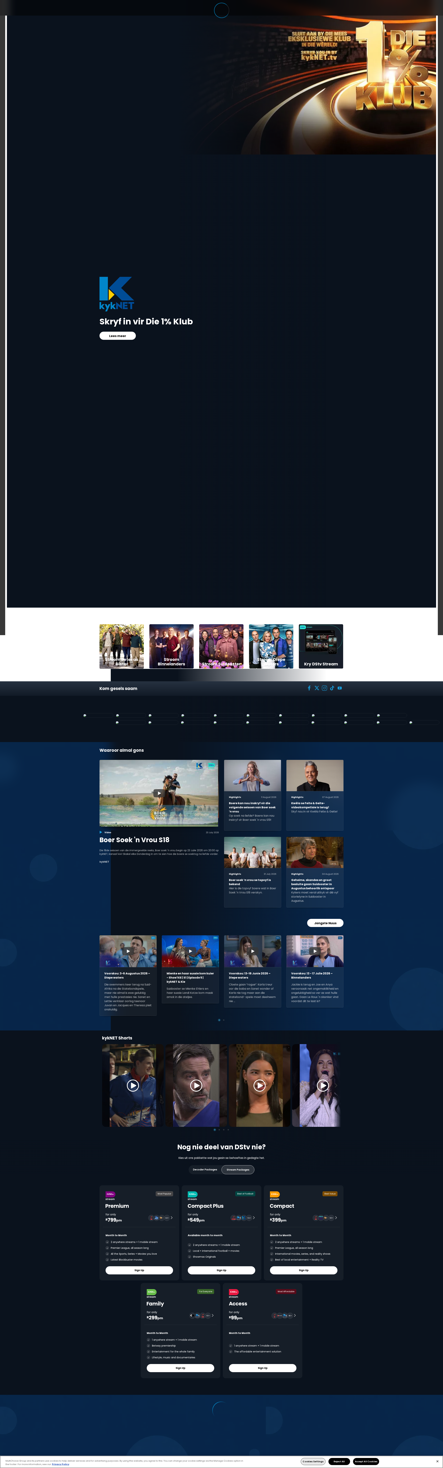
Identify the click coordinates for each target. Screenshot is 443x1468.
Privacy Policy (60, 1464)
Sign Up (139, 1270)
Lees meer (117, 341)
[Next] (337, 1085)
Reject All (339, 1461)
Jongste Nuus (325, 923)
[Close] (437, 1461)
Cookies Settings (313, 1461)
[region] (221, 1462)
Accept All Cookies (366, 1461)
